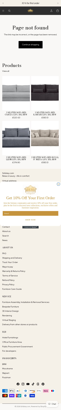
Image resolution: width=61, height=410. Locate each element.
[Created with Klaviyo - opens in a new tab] (30, 227)
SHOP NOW (30, 220)
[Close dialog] (58, 184)
